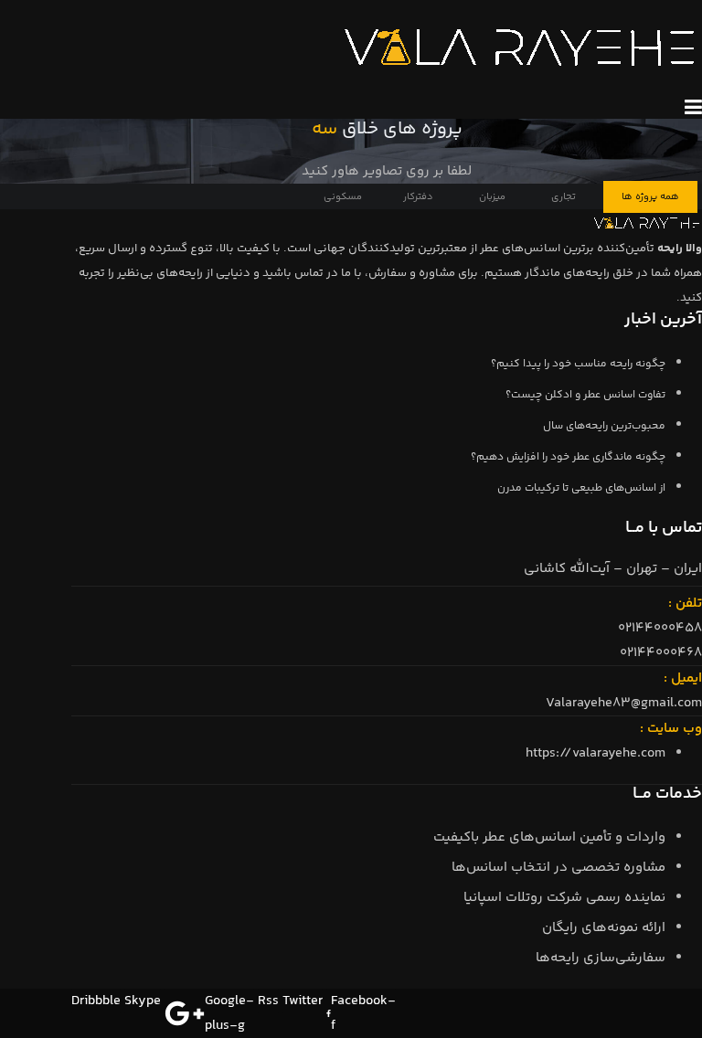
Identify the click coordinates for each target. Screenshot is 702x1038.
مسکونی (343, 197)
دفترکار (418, 197)
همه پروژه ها (650, 197)
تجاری (563, 197)
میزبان (492, 197)
